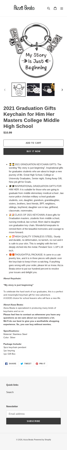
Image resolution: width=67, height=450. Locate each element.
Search (10, 392)
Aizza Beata (28, 440)
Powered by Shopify (42, 440)
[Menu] (61, 8)
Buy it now (33, 151)
